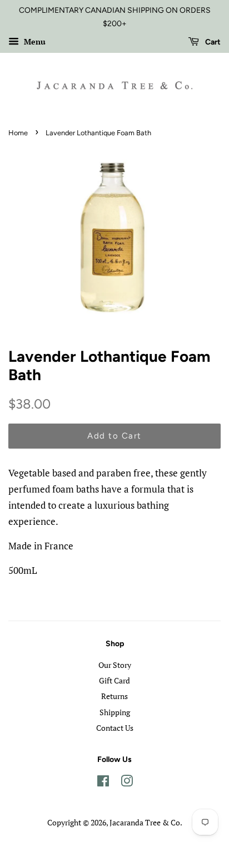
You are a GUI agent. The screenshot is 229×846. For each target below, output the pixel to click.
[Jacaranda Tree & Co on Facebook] (103, 783)
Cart (212, 42)
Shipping (114, 712)
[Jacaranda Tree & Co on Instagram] (127, 783)
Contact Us (114, 727)
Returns (114, 696)
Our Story (114, 665)
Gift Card (114, 680)
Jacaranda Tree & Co (144, 822)
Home (18, 133)
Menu (34, 41)
